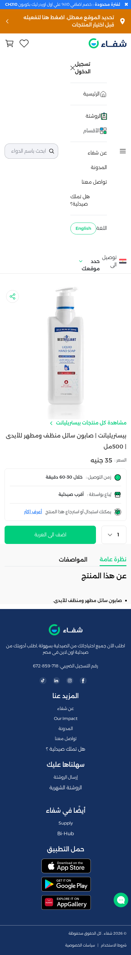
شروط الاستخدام (113, 945)
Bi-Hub (65, 833)
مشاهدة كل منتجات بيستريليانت (90, 423)
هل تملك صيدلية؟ (80, 200)
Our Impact (65, 718)
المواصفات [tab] (73, 559)
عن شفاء (97, 153)
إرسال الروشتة (66, 777)
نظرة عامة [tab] (113, 559)
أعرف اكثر (33, 511)
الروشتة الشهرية (65, 788)
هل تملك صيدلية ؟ (65, 749)
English (83, 228)
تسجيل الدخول (83, 67)
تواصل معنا (94, 182)
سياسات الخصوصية (80, 945)
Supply (65, 823)
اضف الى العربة (50, 535)
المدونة (99, 167)
